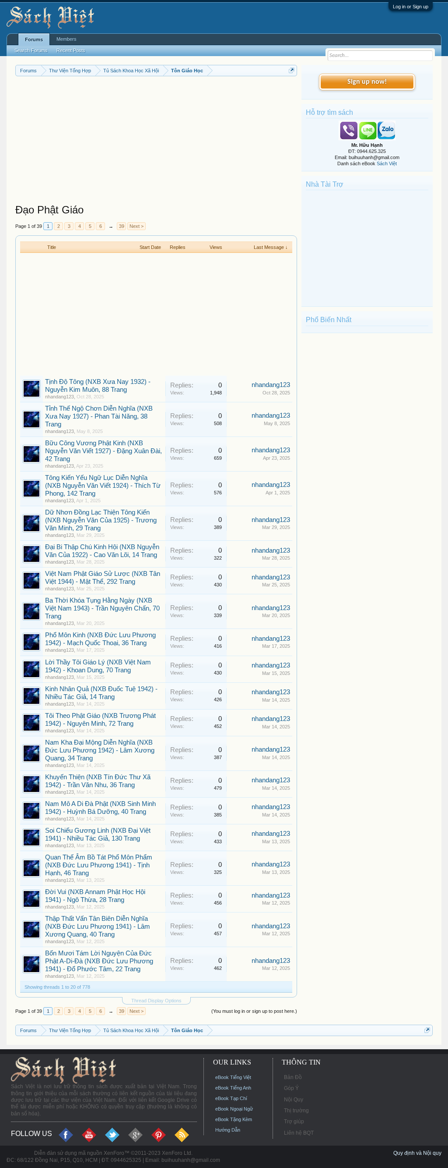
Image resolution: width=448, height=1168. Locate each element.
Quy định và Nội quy (417, 1153)
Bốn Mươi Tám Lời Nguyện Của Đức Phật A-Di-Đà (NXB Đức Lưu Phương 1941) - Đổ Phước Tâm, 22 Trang (99, 961)
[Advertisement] (156, 142)
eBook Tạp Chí (231, 1098)
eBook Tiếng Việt (233, 1077)
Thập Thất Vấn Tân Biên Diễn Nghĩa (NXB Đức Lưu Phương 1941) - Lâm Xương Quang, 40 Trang (97, 926)
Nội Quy (293, 1100)
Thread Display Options (156, 1000)
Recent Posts (70, 50)
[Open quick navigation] (291, 70)
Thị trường (296, 1111)
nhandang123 (59, 396)
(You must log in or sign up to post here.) (254, 1011)
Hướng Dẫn (227, 1129)
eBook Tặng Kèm (233, 1119)
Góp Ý (291, 1088)
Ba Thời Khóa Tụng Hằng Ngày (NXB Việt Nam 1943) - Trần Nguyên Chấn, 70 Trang (102, 608)
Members (66, 39)
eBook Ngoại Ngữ (234, 1108)
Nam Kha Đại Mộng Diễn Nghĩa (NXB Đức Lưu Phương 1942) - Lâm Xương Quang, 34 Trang (99, 750)
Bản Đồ (293, 1077)
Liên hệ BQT (299, 1133)
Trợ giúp (294, 1121)
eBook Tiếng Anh (233, 1087)
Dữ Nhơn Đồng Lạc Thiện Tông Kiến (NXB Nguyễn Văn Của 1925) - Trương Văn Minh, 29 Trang (101, 520)
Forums (34, 39)
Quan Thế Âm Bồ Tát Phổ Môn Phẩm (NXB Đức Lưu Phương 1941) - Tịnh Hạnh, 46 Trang (98, 865)
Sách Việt (387, 163)
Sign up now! (367, 81)
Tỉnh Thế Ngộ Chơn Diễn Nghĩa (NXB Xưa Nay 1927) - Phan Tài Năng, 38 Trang (99, 416)
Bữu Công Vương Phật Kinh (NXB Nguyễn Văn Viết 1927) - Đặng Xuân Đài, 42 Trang (103, 451)
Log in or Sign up (410, 6)
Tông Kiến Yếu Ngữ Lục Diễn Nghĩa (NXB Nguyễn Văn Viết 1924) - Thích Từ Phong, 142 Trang (103, 485)
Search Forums (31, 50)
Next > (137, 226)
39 (121, 226)
